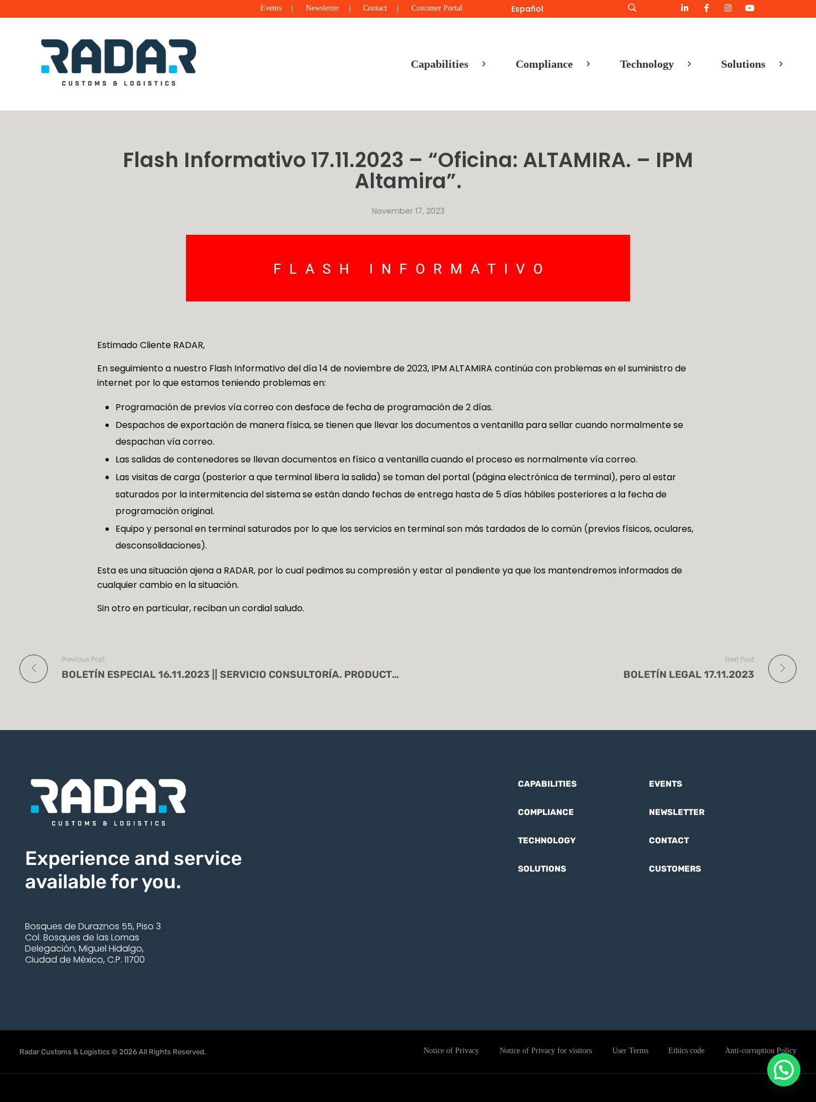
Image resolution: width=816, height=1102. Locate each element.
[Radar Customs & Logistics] (119, 61)
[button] (783, 1069)
